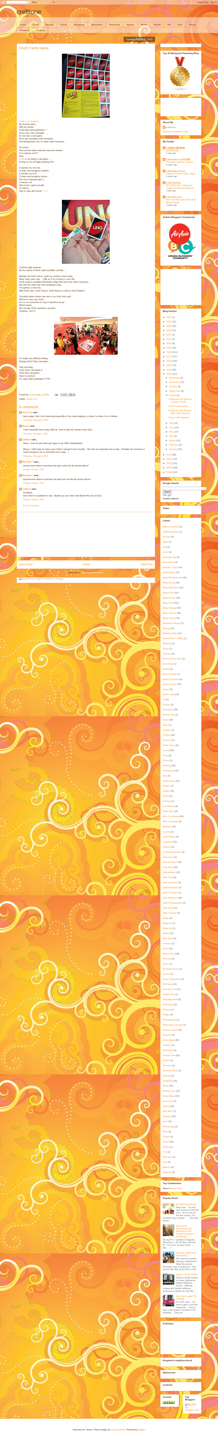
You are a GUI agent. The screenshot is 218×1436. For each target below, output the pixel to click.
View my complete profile (175, 131)
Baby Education (171, 587)
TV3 (165, 1152)
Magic (166, 918)
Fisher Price (169, 745)
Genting (167, 765)
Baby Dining (169, 582)
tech (180, 24)
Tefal (165, 1131)
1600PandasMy (171, 531)
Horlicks (167, 801)
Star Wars (168, 1111)
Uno (35, 399)
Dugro (166, 689)
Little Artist (168, 867)
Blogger (141, 1429)
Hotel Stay (168, 811)
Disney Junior (170, 684)
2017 (169, 356)
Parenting (114, 24)
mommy (167, 943)
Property (24, 30)
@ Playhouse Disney (186, 1204)
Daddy (166, 669)
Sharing (167, 1075)
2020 (169, 343)
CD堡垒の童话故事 (175, 148)
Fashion (167, 730)
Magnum (167, 923)
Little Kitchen (173, 182)
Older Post (147, 564)
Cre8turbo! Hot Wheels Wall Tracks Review (180, 411)
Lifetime (167, 847)
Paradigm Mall (170, 999)
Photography (169, 1019)
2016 (169, 361)
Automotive (168, 562)
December (174, 378)
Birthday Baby (170, 633)
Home (86, 564)
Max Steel (168, 938)
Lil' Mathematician (172, 852)
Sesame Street (170, 1070)
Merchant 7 (27, 462)
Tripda (166, 1147)
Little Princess (174, 197)
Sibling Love (169, 1091)
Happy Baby (169, 781)
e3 (164, 699)
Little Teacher (169, 913)
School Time (169, 1055)
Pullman (167, 1045)
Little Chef (168, 877)
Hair (165, 775)
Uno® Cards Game (178, 406)
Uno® (21, 159)
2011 (169, 459)
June (172, 427)
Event (36, 24)
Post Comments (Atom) (92, 572)
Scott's (166, 1060)
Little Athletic (169, 872)
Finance (40, 30)
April (171, 436)
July (171, 423)
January (173, 449)
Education (96, 24)
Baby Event (168, 592)
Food (23, 24)
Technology (168, 1126)
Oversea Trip (169, 989)
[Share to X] (67, 394)
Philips (166, 1014)
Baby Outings (169, 608)
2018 (169, 352)
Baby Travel (169, 618)
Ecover (166, 704)
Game (166, 760)
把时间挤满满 (172, 150)
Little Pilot (168, 908)
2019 (169, 347)
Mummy (167, 958)
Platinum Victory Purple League (180, 174)
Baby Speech (169, 613)
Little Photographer (172, 903)
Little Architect (170, 862)
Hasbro (166, 786)
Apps (165, 542)
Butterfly (167, 643)
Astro (165, 552)
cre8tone (29, 11)
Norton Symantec (171, 979)
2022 (169, 334)
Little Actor (168, 857)
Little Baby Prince (175, 171)
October (173, 386)
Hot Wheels (168, 806)
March (172, 440)
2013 (169, 374)
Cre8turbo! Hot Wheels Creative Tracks (180, 400)
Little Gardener (170, 887)
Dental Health (170, 674)
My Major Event (171, 969)
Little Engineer (170, 882)
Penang (167, 1009)
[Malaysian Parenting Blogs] (180, 90)
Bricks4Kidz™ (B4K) (173, 638)
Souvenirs (168, 1101)
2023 (169, 330)
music (166, 963)
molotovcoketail (118, 1429)
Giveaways (168, 770)
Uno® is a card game (29, 121)
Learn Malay (169, 836)
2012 (169, 454)
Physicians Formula (173, 1025)
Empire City (168, 714)
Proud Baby (169, 1040)
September (175, 391)
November (174, 382)
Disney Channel (171, 679)
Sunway (167, 1116)
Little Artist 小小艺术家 (178, 159)
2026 (169, 317)
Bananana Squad (171, 623)
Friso (165, 755)
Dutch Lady (168, 694)
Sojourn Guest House (187, 1274)
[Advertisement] (86, 534)
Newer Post (25, 564)
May (171, 431)
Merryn (25, 426)
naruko (166, 974)
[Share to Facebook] (70, 394)
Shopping (79, 24)
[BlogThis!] (64, 394)
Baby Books (169, 572)
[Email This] (61, 394)
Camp (166, 648)
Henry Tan (27, 412)
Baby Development (172, 577)
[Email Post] (56, 394)
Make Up (167, 928)
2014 (169, 369)
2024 (169, 326)
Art (169, 24)
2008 (169, 472)
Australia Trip (169, 557)
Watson (166, 1167)
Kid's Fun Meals (171, 816)
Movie (192, 24)
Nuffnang (167, 984)
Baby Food (168, 603)
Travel (63, 24)
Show (144, 24)
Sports (130, 24)
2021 (169, 339)
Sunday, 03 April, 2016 (33, 469)
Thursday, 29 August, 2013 (35, 420)
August (173, 395)
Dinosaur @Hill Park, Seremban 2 (186, 1254)
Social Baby (169, 1096)
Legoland (167, 841)
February (174, 444)
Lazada (166, 831)
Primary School (170, 1030)
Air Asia (166, 536)
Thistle (166, 1136)
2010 (169, 463)
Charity (166, 653)
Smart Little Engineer (179, 417)
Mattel (29, 399)
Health (157, 24)
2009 (169, 467)
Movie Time (168, 953)
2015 (169, 365)
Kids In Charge (170, 821)
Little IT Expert (170, 892)
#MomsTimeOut (171, 526)
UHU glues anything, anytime (179, 162)
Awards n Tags (170, 567)
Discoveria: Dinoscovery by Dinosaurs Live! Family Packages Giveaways (184, 1231)
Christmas (168, 664)
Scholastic (168, 1050)
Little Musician (170, 897)
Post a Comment (31, 505)
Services (167, 1065)
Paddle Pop (168, 994)
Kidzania (167, 826)
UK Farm (167, 1157)
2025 (169, 321)
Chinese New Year (172, 658)
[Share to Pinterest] (73, 394)
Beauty (49, 24)
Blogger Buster (176, 1188)
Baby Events (169, 597)
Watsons (167, 1172)
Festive (166, 735)
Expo (165, 725)
